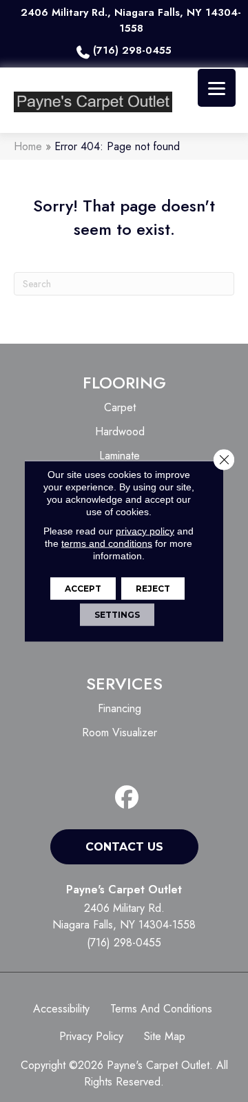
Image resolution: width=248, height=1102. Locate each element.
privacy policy (145, 531)
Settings (117, 615)
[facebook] (127, 798)
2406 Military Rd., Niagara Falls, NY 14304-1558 (131, 20)
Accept (83, 588)
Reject (153, 588)
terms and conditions (106, 543)
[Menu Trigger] (217, 88)
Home (28, 146)
